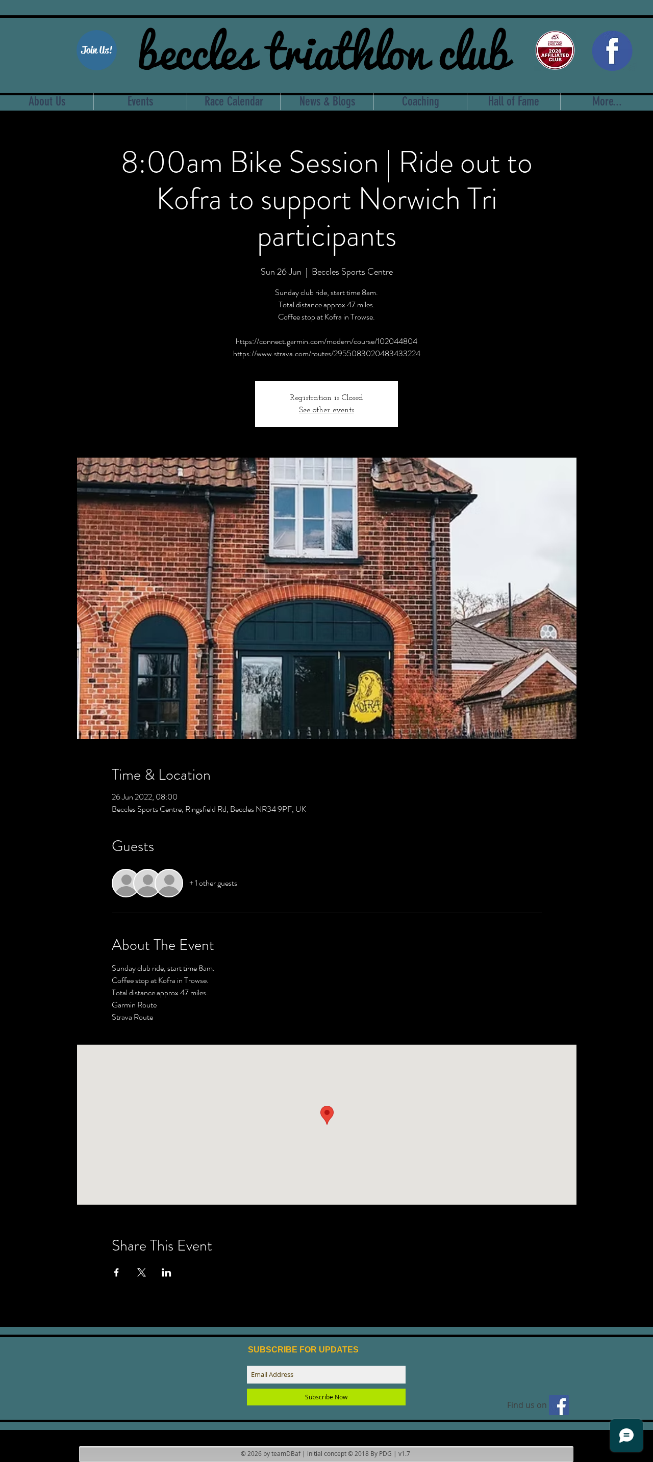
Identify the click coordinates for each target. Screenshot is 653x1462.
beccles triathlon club (323, 48)
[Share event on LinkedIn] (166, 1272)
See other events (326, 410)
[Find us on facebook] (559, 1405)
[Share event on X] (141, 1272)
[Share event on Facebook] (116, 1272)
